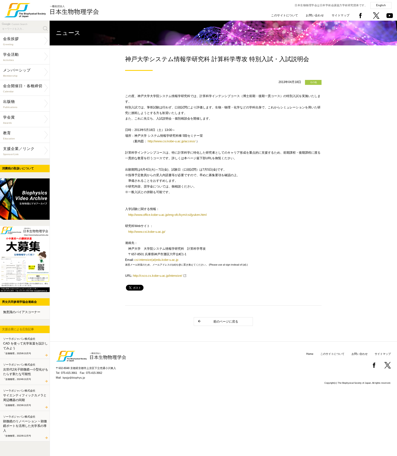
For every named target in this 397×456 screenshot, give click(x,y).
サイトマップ (341, 15)
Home (309, 353)
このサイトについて (284, 15)
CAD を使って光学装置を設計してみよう (25, 346)
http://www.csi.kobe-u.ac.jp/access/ (171, 141)
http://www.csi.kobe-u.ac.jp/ (146, 231)
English (381, 5)
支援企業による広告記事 (18, 329)
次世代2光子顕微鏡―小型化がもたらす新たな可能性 (25, 372)
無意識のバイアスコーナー (21, 312)
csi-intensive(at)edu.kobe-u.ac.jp (156, 259)
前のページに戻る (225, 321)
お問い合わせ (315, 15)
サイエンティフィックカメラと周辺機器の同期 (25, 397)
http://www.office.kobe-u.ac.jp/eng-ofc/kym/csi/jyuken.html (167, 214)
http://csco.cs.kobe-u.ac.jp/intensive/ (157, 275)
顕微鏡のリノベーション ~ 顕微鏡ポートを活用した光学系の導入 (25, 425)
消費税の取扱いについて (18, 168)
